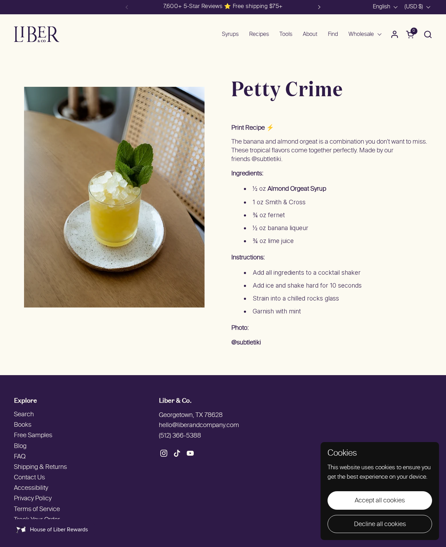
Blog (20, 446)
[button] (427, 34)
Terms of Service (37, 509)
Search (24, 414)
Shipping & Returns (40, 467)
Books (22, 425)
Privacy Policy (33, 498)
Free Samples (33, 435)
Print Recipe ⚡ (252, 128)
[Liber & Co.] (36, 34)
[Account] (394, 34)
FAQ (19, 456)
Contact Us (29, 477)
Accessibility (31, 488)
